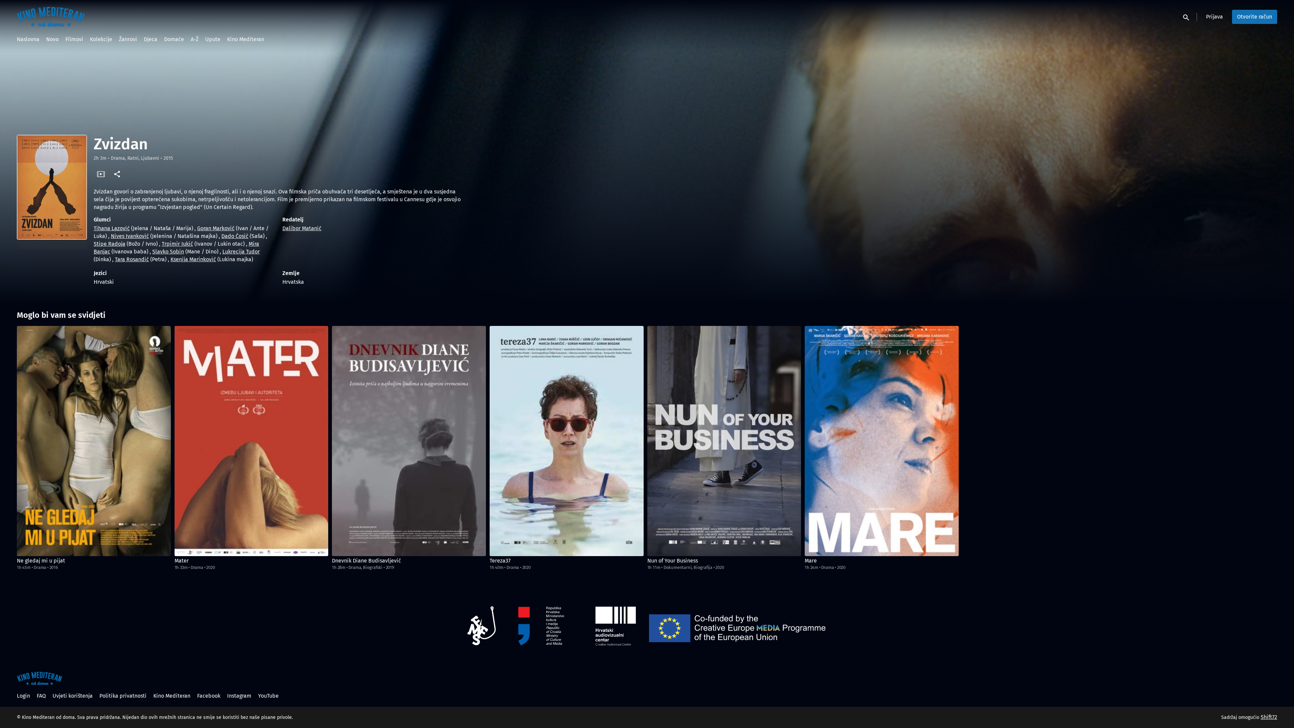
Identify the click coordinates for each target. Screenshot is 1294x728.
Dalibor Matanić (301, 228)
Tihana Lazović (112, 228)
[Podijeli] (117, 174)
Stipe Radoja (109, 244)
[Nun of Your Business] (724, 441)
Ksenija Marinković (193, 259)
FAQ (41, 696)
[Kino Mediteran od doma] (39, 678)
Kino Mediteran (245, 39)
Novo (52, 39)
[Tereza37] (567, 441)
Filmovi (74, 39)
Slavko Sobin (168, 251)
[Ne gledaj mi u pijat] (94, 441)
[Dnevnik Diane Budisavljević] (409, 441)
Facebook (208, 696)
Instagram (239, 696)
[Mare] (882, 441)
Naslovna (28, 39)
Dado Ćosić (234, 236)
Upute (212, 39)
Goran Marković (216, 228)
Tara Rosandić (132, 259)
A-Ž (194, 39)
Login (23, 696)
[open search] (1186, 16)
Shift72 (1269, 717)
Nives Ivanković (130, 236)
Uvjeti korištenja (73, 696)
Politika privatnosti (123, 696)
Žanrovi (128, 39)
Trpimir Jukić (177, 244)
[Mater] (252, 441)
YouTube (268, 696)
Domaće (174, 39)
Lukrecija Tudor (241, 251)
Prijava (1214, 16)
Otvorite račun (1254, 16)
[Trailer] (101, 174)
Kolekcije (101, 39)
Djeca (150, 39)
